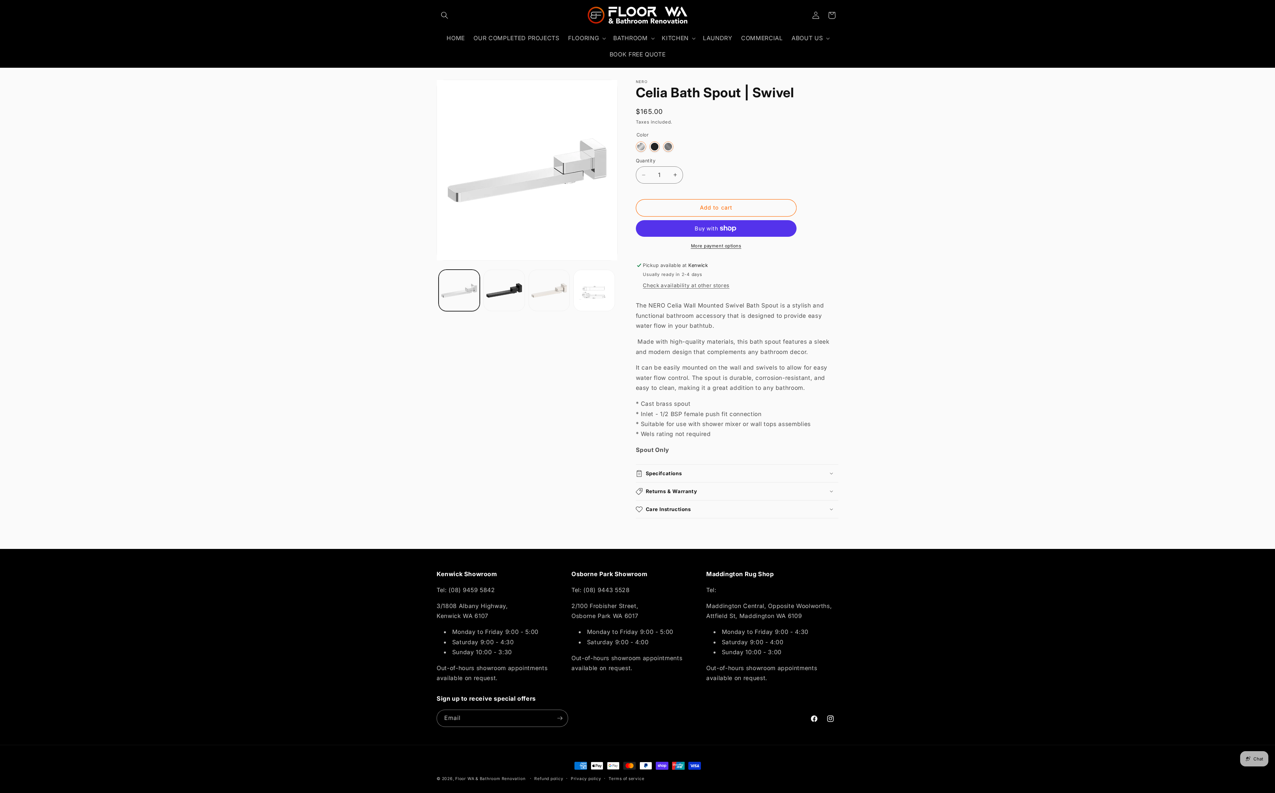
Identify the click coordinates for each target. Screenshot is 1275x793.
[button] (445, 15)
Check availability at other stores (686, 285)
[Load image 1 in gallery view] (459, 290)
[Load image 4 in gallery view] (594, 290)
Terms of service (626, 778)
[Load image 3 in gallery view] (549, 290)
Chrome (641, 146)
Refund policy (548, 778)
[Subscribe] (560, 718)
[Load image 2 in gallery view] (504, 290)
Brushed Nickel (668, 146)
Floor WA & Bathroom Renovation (490, 778)
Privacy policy (586, 778)
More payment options (716, 245)
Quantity (646, 160)
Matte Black (654, 146)
